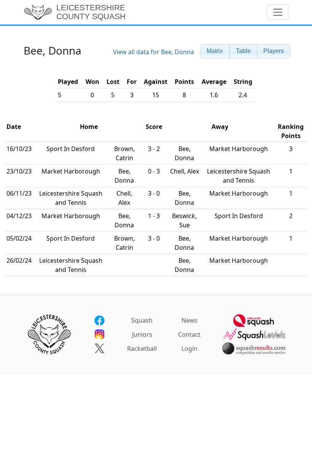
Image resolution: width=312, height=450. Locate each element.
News (189, 320)
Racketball (142, 348)
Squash (142, 320)
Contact (189, 334)
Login (189, 348)
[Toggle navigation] (277, 12)
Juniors (142, 334)
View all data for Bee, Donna (153, 52)
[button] (214, 51)
